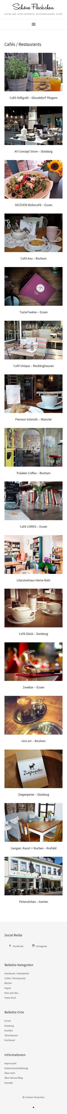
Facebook (18, 946)
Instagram (41, 946)
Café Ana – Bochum (34, 258)
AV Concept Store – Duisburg (33, 151)
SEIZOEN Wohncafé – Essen (33, 205)
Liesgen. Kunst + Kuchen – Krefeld (33, 848)
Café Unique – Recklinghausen (33, 366)
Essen (7, 1020)
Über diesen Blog (13, 1077)
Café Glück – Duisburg (33, 634)
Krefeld (8, 1030)
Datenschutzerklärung (16, 1068)
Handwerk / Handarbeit (16, 973)
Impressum (10, 1063)
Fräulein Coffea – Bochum (34, 473)
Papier (7, 988)
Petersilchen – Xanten (33, 902)
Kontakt (8, 1082)
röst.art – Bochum (33, 741)
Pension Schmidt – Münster (33, 419)
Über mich (9, 1073)
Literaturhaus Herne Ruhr (33, 580)
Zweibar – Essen (33, 687)
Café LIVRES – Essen (33, 526)
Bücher (8, 983)
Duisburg (9, 1025)
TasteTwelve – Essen (33, 312)
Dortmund (9, 1040)
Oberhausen (11, 1035)
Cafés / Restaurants (15, 978)
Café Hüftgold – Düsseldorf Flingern (34, 98)
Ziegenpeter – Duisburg (33, 794)
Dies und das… (12, 992)
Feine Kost (10, 997)
